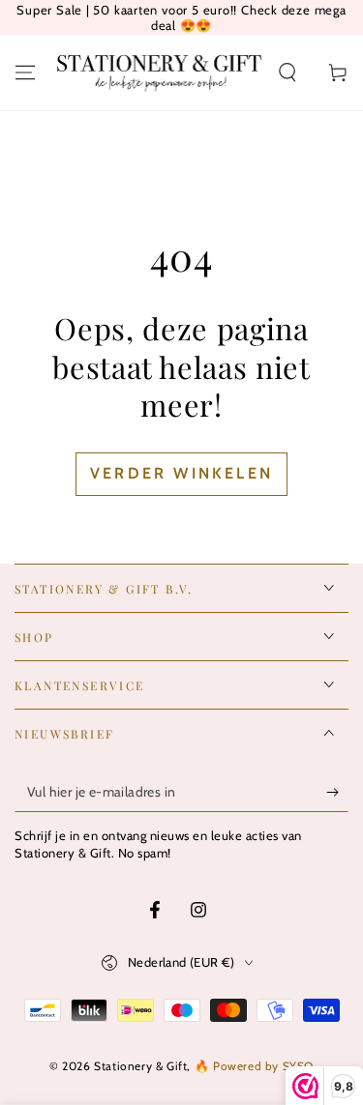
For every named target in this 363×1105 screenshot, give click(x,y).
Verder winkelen (181, 473)
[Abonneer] (337, 792)
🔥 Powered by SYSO (254, 1066)
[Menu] (25, 72)
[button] (287, 72)
